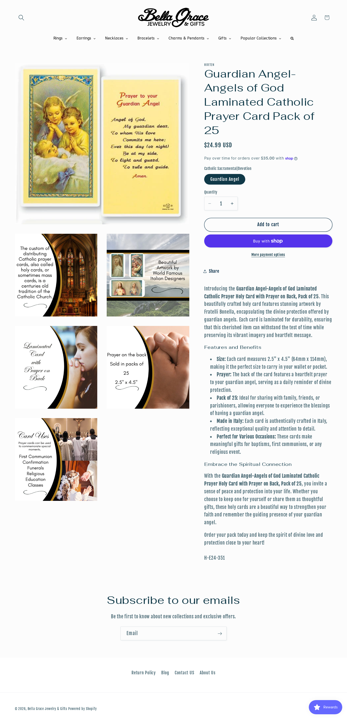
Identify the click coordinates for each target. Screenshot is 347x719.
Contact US (184, 672)
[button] (21, 17)
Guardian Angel (224, 179)
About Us (208, 672)
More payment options (268, 255)
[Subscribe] (219, 633)
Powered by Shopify (82, 709)
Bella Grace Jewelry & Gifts (48, 709)
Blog (165, 672)
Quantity (210, 192)
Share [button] (214, 271)
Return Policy (143, 672)
